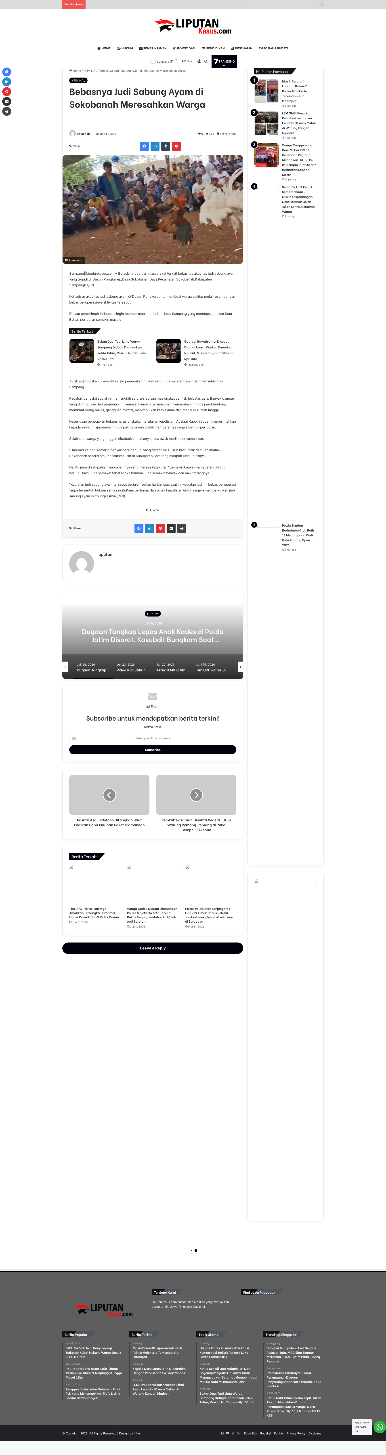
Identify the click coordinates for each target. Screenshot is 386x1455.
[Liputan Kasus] (193, 25)
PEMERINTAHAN (155, 48)
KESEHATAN (243, 48)
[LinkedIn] (155, 146)
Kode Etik (250, 1433)
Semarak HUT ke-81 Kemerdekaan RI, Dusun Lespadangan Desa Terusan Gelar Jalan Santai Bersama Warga (162, 4)
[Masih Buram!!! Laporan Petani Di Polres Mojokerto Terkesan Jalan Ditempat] (266, 91)
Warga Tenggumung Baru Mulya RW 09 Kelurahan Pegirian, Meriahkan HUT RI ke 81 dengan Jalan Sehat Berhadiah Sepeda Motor (299, 160)
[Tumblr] (165, 146)
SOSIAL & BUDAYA (276, 48)
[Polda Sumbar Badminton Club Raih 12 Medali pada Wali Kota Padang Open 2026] (266, 690)
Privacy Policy (296, 1433)
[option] (152, 634)
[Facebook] (144, 146)
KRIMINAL (90, 70)
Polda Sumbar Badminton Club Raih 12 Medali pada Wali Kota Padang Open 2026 (298, 535)
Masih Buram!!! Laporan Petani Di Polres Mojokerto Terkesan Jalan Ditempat (295, 91)
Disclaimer (315, 1433)
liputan (81, 133)
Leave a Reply (153, 948)
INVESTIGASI (185, 48)
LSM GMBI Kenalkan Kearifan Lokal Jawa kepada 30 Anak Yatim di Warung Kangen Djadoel (299, 123)
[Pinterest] (176, 146)
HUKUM (127, 48)
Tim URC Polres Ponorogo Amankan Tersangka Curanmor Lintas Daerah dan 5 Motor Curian (94, 912)
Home (76, 70)
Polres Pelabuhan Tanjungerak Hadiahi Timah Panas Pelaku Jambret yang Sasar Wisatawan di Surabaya (209, 915)
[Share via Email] (171, 528)
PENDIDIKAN (215, 48)
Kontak (278, 1433)
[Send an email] (88, 133)
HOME (106, 48)
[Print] (181, 528)
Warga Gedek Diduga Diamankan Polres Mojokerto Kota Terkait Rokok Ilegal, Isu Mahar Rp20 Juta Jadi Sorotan (152, 915)
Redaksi (265, 1433)
